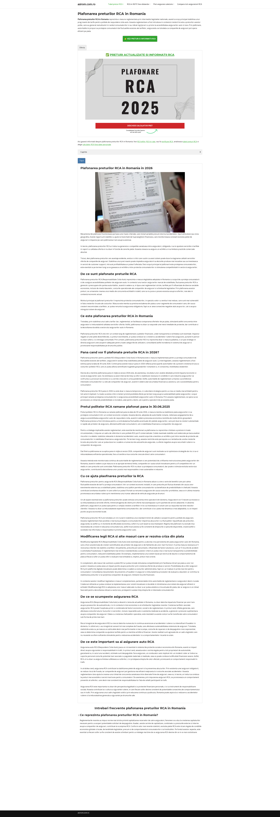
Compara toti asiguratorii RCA (189, 4)
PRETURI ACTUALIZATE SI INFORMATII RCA (142, 55)
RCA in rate (150, 141)
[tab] (82, 47)
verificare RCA (167, 141)
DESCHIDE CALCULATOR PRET (140, 125)
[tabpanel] (140, 93)
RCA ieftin (141, 141)
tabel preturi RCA (190, 141)
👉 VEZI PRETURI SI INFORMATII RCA (140, 38)
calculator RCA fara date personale (97, 144)
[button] (123, 4)
